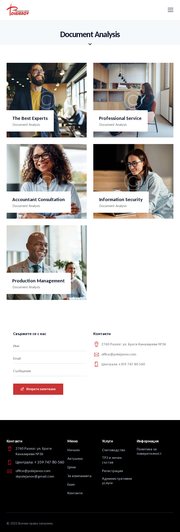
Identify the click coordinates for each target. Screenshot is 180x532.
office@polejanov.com (118, 354)
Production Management (38, 281)
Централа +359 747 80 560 (123, 364)
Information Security (121, 199)
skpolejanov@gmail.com (35, 476)
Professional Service (120, 118)
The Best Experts (30, 118)
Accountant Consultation (38, 199)
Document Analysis (26, 125)
